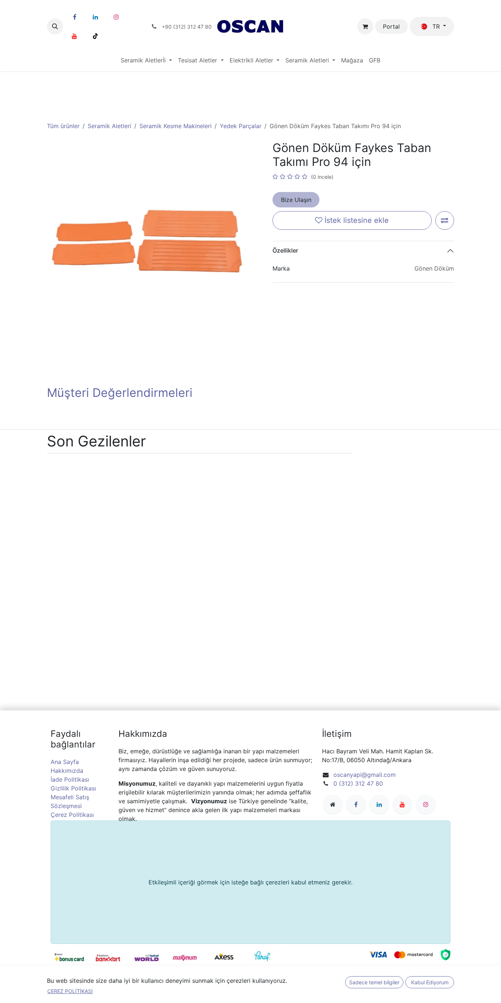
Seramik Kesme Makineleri (175, 126)
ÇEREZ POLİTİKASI (70, 991)
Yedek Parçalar (241, 126)
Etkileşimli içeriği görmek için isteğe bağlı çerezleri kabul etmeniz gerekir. (250, 882)
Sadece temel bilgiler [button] (374, 982)
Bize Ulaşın (296, 199)
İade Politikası (70, 779)
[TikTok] (95, 36)
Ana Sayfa (65, 761)
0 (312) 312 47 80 (358, 783)
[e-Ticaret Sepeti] (365, 26)
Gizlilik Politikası (73, 788)
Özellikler (285, 250)
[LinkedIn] (95, 16)
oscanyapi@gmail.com (364, 774)
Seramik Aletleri (109, 126)
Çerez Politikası (72, 814)
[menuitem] (146, 60)
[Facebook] (74, 16)
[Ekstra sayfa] (332, 804)
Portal (391, 26)
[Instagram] (116, 16)
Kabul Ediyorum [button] (430, 982)
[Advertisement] (250, 89)
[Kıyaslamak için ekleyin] (444, 220)
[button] (55, 26)
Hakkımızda (67, 770)
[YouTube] (74, 36)
